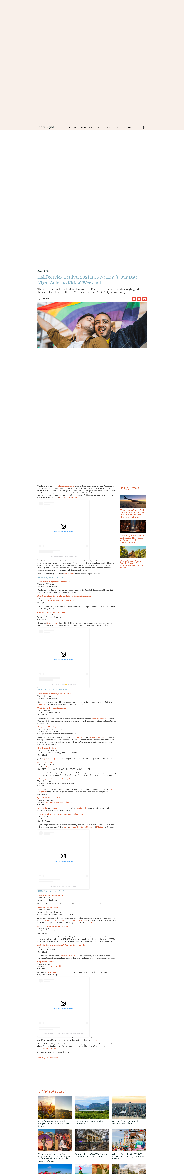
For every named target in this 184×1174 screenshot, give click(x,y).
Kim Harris (91, 923)
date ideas (71, 127)
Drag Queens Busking (46, 748)
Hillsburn (100, 827)
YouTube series (81, 808)
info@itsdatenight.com (46, 1048)
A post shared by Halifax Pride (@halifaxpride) (63, 556)
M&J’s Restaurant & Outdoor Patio (60, 601)
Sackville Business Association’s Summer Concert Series (61, 945)
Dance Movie (86, 827)
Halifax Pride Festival (66, 486)
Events (39, 271)
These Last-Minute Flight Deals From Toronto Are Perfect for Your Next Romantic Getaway (132, 513)
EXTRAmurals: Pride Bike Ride (50, 896)
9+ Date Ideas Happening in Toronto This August (125, 1122)
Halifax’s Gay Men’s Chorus (52, 920)
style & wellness (124, 127)
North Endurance (98, 719)
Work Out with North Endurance (51, 708)
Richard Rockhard (96, 737)
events (99, 127)
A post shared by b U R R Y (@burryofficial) (63, 886)
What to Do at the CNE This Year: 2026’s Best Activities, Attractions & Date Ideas (128, 1156)
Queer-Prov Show (45, 762)
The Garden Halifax (54, 966)
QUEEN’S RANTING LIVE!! (49, 798)
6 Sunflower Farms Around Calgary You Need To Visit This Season (53, 1123)
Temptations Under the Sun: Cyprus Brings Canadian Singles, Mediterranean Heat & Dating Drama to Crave (54, 1157)
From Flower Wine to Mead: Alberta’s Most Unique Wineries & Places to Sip (133, 564)
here (97, 1040)
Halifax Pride (68, 574)
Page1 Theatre (51, 767)
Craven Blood (79, 737)
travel (109, 127)
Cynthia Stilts (52, 623)
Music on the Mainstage (47, 907)
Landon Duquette (68, 956)
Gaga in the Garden (45, 962)
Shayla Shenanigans (49, 759)
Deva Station (42, 808)
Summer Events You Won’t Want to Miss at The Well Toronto (91, 1155)
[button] (134, 299)
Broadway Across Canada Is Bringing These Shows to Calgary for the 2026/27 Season (132, 539)
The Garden (51, 972)
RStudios (41, 704)
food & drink (86, 127)
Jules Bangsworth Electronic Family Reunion (56, 779)
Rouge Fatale (57, 808)
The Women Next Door (77, 920)
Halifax (46, 271)
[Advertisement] (76, 1074)
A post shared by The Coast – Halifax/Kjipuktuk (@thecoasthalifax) (63, 1033)
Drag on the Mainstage (47, 727)
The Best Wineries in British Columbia (89, 1122)
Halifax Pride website (68, 498)
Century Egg (74, 827)
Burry (65, 827)
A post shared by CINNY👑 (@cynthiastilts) (63, 684)
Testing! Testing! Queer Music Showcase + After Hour (60, 814)
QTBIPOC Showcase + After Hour (51, 613)
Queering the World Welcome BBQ (52, 926)
